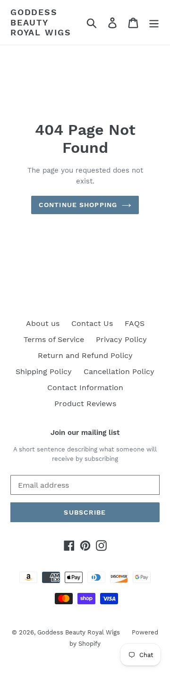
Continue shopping (78, 204)
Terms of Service (54, 339)
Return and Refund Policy (85, 355)
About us (43, 323)
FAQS (134, 323)
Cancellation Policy (119, 371)
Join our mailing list (85, 432)
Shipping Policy (44, 371)
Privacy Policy (121, 339)
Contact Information (85, 387)
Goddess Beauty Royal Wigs (40, 22)
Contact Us (92, 323)
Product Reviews (85, 403)
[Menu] (154, 22)
